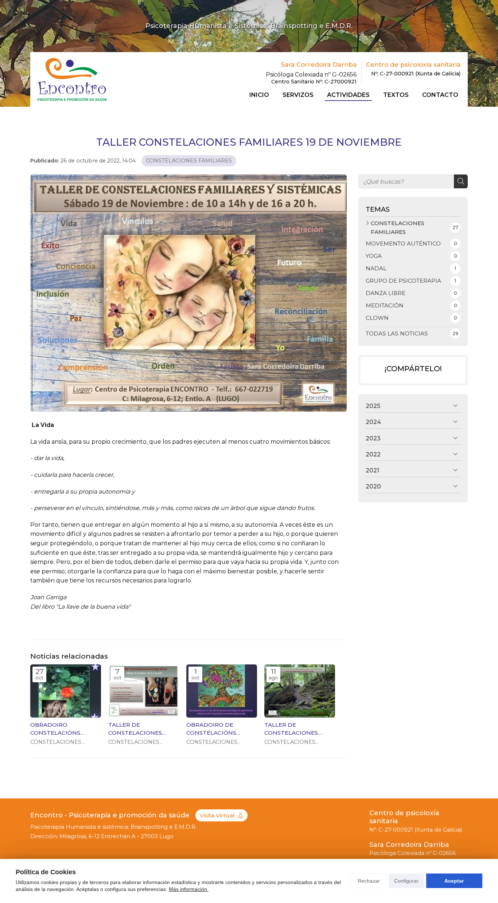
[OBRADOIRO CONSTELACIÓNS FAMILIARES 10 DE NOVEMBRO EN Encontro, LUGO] (65, 691)
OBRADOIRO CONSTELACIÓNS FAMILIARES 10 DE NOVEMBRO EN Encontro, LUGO (56, 729)
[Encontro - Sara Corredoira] (72, 79)
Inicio (259, 95)
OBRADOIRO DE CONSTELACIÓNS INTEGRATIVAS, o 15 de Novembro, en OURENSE (218, 729)
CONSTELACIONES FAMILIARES (189, 160)
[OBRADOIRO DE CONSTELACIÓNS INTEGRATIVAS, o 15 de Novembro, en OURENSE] (221, 691)
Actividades (348, 95)
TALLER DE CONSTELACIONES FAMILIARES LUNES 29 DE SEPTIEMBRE (296, 729)
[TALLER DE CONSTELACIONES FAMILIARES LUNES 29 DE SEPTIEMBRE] (299, 691)
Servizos (298, 95)
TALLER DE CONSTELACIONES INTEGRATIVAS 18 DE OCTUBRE (138, 729)
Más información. (189, 889)
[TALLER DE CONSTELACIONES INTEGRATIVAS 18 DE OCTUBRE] (143, 691)
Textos (396, 95)
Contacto (440, 95)
